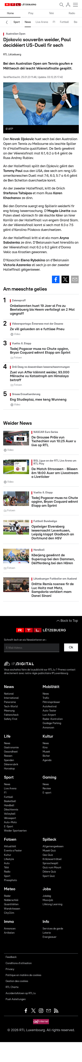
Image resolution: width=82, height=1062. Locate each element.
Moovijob (48, 900)
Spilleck (49, 839)
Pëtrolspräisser (51, 702)
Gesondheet (11, 752)
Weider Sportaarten (15, 831)
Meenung (9, 711)
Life (7, 736)
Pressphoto (10, 880)
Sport (17, 22)
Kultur (48, 736)
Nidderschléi (11, 900)
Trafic (46, 698)
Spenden (9, 760)
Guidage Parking (52, 723)
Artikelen (9, 933)
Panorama (10, 702)
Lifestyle (9, 859)
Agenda (47, 760)
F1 (54, 22)
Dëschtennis (11, 809)
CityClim (9, 913)
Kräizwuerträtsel (52, 859)
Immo (9, 922)
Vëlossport (10, 818)
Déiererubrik (11, 764)
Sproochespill (50, 863)
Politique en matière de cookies (23, 975)
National (9, 694)
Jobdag (47, 896)
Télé (51, 13)
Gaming (49, 777)
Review (47, 788)
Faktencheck (11, 715)
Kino (45, 747)
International (11, 698)
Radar (7, 896)
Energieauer (50, 937)
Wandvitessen (12, 909)
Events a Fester (13, 850)
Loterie (47, 933)
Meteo (9, 889)
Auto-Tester (49, 711)
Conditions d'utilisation (19, 963)
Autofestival (50, 706)
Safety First (10, 719)
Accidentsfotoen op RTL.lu (21, 993)
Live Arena (42, 22)
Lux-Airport (49, 715)
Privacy (10, 969)
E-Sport (8, 826)
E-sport (47, 793)
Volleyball (10, 814)
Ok (71, 647)
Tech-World (11, 706)
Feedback (11, 957)
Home (10, 13)
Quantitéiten (11, 904)
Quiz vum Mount (52, 867)
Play (30, 13)
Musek (46, 752)
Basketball (10, 801)
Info (46, 922)
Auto (7, 863)
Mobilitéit (51, 687)
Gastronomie (11, 747)
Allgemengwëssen (53, 846)
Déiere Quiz (49, 872)
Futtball (64, 22)
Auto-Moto (10, 822)
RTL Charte (12, 987)
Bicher (46, 756)
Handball (9, 805)
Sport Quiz (49, 876)
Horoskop (9, 768)
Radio (72, 13)
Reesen (8, 756)
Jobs (47, 889)
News (28, 22)
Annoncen (48, 727)
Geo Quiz (48, 855)
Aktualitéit (10, 846)
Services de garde (53, 928)
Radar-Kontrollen (53, 719)
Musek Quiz (49, 850)
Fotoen (10, 839)
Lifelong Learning (52, 904)
